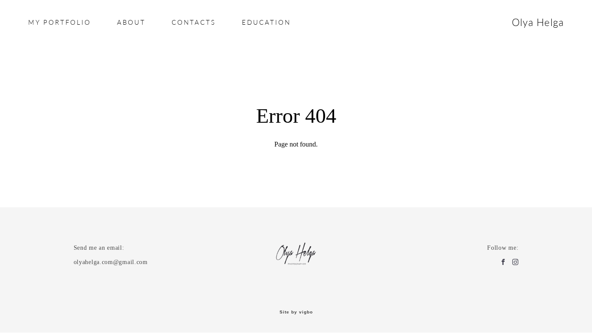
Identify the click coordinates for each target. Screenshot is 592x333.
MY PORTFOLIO (59, 22)
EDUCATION (266, 22)
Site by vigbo (296, 312)
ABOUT (131, 22)
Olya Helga (538, 22)
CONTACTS (194, 22)
